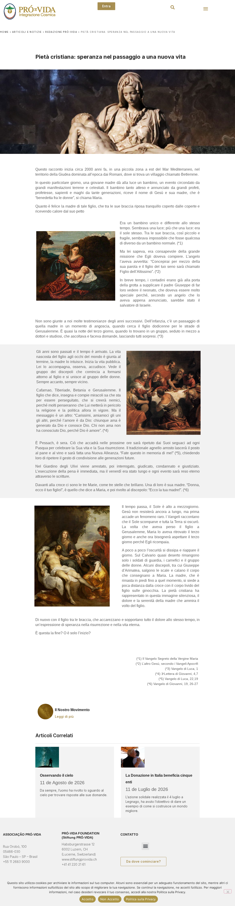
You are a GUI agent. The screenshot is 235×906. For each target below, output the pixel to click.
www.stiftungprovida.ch (79, 859)
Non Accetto (109, 899)
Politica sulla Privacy (141, 899)
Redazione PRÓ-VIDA (61, 31)
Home (4, 31)
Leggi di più (64, 716)
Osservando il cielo (56, 775)
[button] (172, 7)
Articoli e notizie (27, 31)
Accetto (87, 899)
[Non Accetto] (228, 891)
